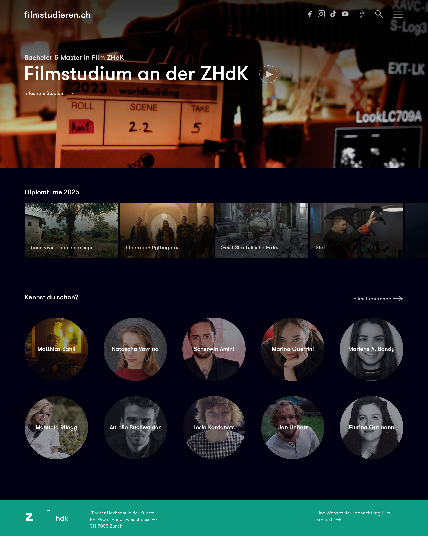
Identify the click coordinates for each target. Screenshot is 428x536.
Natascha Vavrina (135, 349)
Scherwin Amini (214, 349)
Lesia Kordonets (214, 427)
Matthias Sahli (56, 349)
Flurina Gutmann (371, 427)
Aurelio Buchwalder (135, 427)
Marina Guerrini (293, 349)
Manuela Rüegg (56, 427)
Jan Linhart (293, 427)
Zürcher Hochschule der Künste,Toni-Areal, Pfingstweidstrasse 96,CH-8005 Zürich (123, 519)
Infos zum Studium (44, 93)
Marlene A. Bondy (371, 349)
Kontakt (324, 519)
